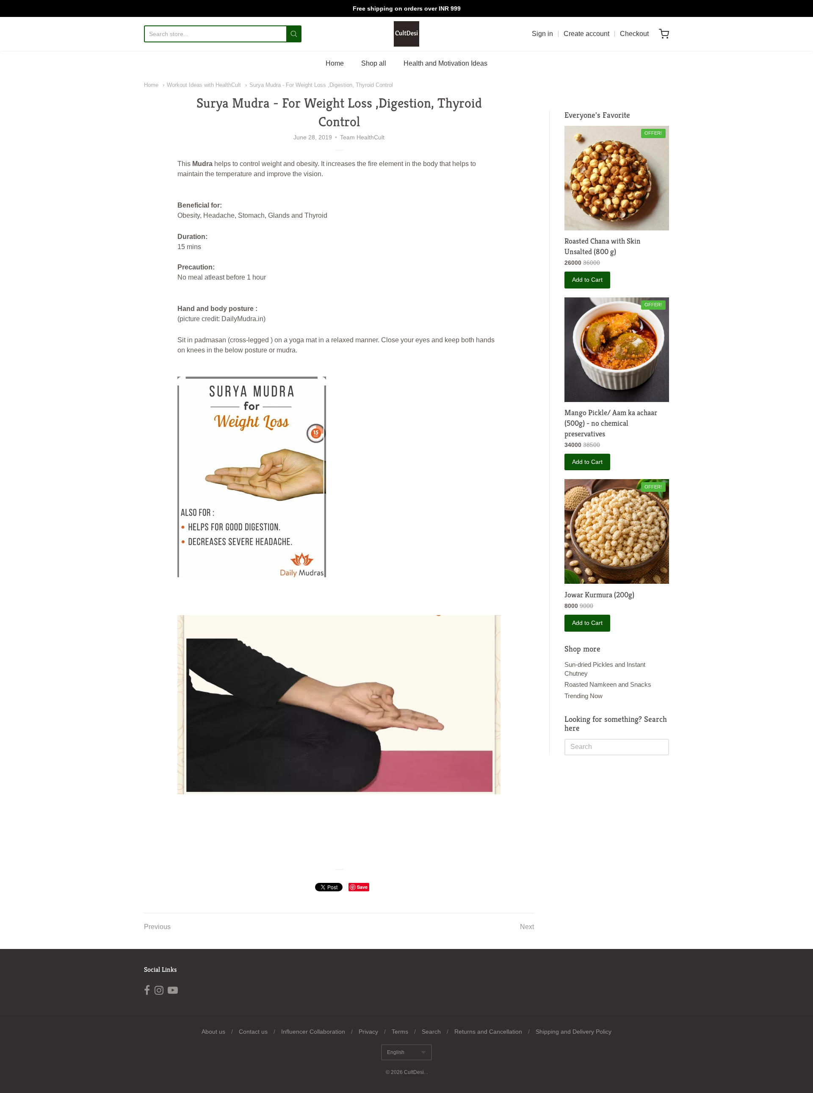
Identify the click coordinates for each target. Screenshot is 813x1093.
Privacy (368, 1031)
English (395, 1052)
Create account (586, 33)
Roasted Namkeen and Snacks (607, 684)
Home (335, 63)
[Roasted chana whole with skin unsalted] (616, 178)
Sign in (542, 33)
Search (431, 1031)
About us (213, 1031)
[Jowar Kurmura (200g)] (616, 531)
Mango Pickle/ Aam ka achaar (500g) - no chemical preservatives (610, 423)
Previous (157, 926)
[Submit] (293, 33)
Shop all (373, 63)
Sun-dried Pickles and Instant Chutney (604, 669)
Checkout (634, 33)
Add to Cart (587, 279)
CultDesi (414, 1072)
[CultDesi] (406, 34)
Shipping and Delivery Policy (573, 1031)
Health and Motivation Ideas (445, 63)
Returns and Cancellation (488, 1031)
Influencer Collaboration (313, 1031)
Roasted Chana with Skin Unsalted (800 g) (602, 246)
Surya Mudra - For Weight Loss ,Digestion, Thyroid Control (321, 85)
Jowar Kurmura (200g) (599, 594)
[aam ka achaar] (616, 349)
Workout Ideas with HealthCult (204, 85)
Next (527, 926)
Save (362, 887)
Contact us (253, 1031)
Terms (400, 1031)
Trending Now (583, 695)
